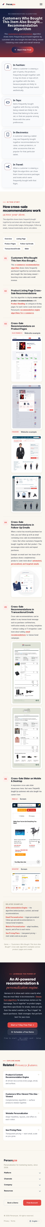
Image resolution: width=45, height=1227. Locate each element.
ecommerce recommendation (20, 34)
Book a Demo (12, 1203)
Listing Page (21, 239)
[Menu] (41, 4)
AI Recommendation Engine (16, 908)
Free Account (32, 1203)
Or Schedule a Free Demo (22, 1032)
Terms (13, 1221)
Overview (8, 239)
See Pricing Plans (13, 933)
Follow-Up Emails (26, 244)
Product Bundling (18, 304)
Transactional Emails (12, 249)
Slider (27, 249)
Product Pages (10, 244)
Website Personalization (15, 927)
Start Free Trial (24, 49)
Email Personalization (14, 917)
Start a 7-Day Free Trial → (22, 1025)
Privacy (6, 1221)
